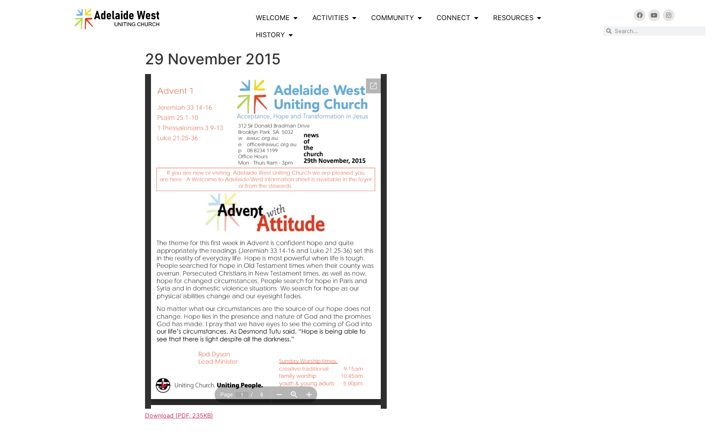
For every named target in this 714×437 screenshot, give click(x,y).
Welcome (273, 18)
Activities (330, 18)
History (270, 35)
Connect (453, 18)
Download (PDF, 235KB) (179, 415)
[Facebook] (640, 15)
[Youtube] (654, 15)
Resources (513, 18)
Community (392, 18)
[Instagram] (669, 15)
